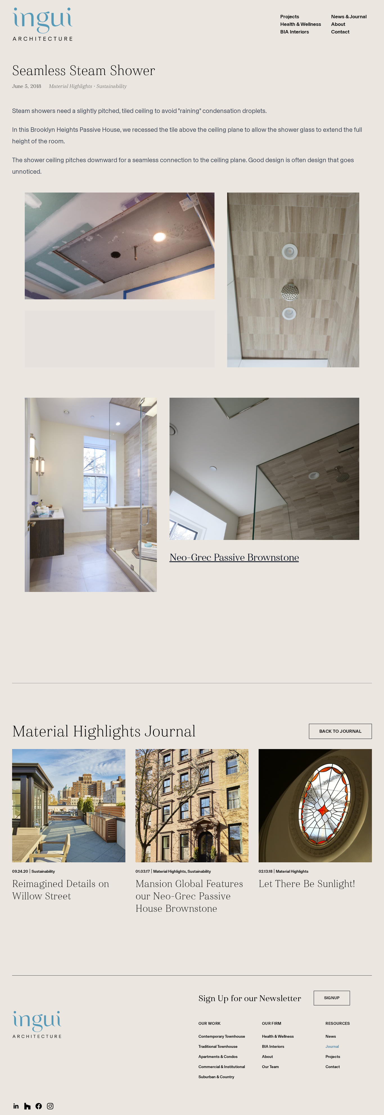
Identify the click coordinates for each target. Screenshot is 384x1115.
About (338, 24)
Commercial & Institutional (221, 1066)
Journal (332, 1046)
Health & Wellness (300, 24)
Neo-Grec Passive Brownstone (234, 557)
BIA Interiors (294, 31)
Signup (332, 998)
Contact (340, 31)
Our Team (270, 1066)
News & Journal (349, 16)
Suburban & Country (216, 1077)
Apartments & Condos (218, 1056)
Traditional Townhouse (218, 1046)
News (331, 1036)
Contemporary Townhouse (221, 1036)
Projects (289, 16)
